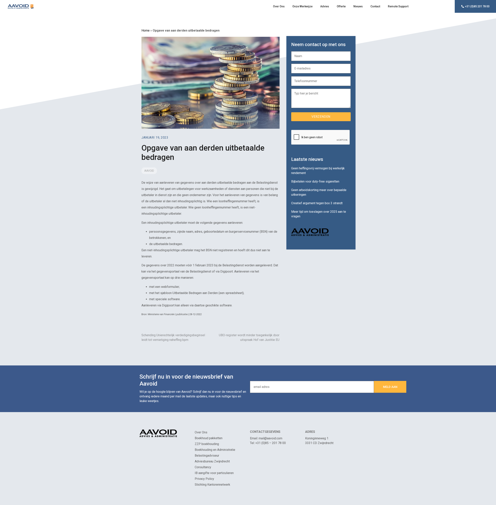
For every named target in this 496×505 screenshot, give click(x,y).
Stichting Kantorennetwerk (212, 484)
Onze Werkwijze (302, 6)
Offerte (341, 6)
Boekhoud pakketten (208, 438)
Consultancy (203, 467)
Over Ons (279, 6)
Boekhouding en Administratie (215, 450)
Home (145, 30)
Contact (375, 6)
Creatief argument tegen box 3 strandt (317, 203)
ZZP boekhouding (207, 444)
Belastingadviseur (207, 455)
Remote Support (398, 6)
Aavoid (149, 170)
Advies (324, 6)
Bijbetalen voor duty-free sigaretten (315, 181)
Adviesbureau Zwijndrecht (212, 461)
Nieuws (358, 6)
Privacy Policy (204, 479)
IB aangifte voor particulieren (214, 473)
